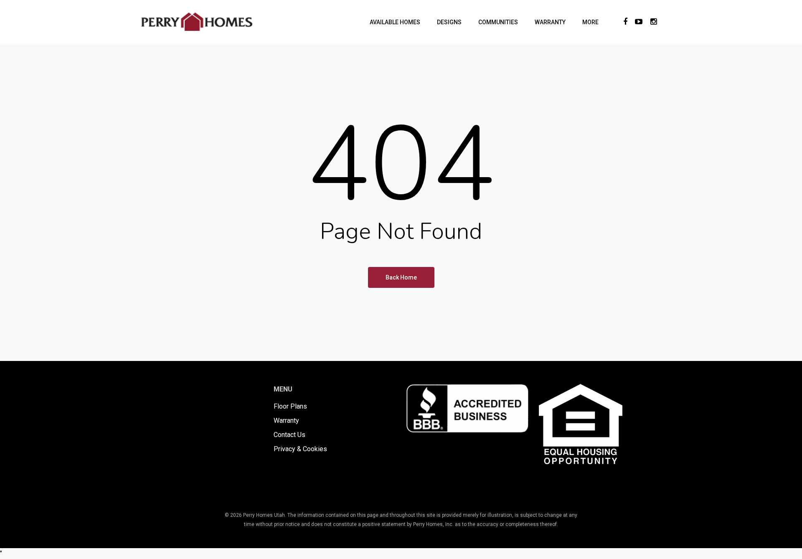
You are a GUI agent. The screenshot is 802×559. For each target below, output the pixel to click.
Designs (449, 22)
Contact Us (289, 435)
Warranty (550, 22)
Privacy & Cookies (300, 449)
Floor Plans (290, 406)
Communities (498, 22)
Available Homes (395, 22)
